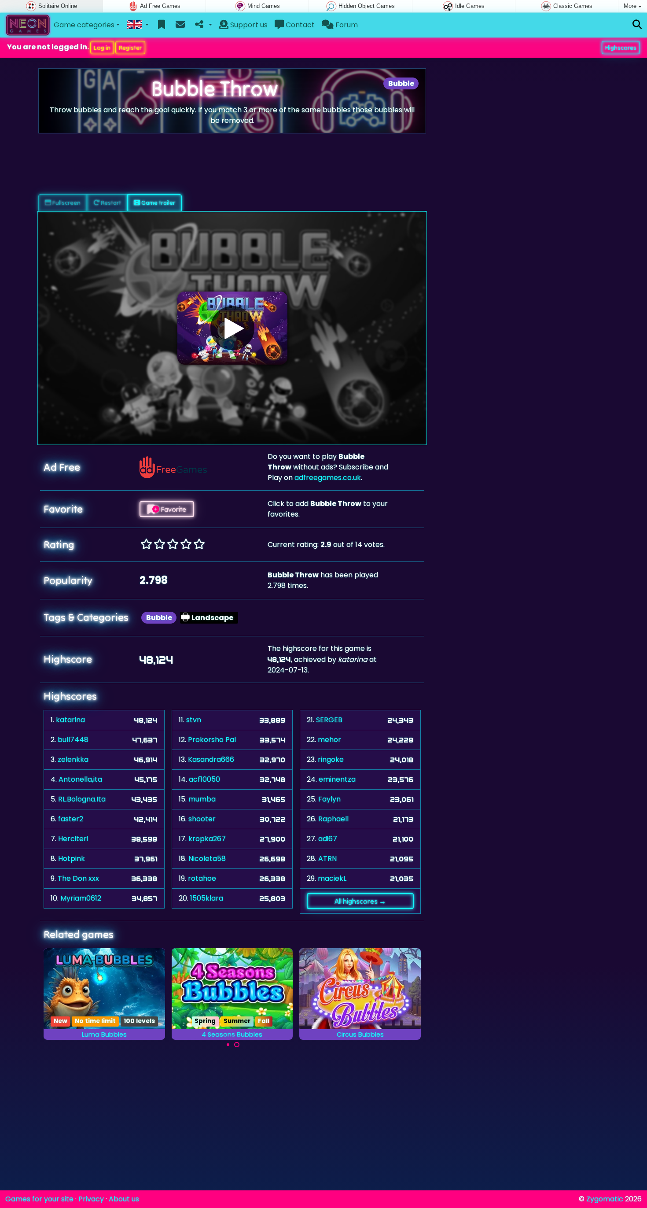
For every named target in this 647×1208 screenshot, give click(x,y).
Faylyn (329, 799)
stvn (193, 720)
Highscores (620, 48)
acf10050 (204, 779)
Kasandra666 (211, 759)
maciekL (332, 878)
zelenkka (73, 759)
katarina (70, 720)
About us (124, 1199)
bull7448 (73, 740)
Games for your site (39, 1199)
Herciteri (73, 839)
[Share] (203, 25)
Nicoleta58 (207, 858)
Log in (102, 48)
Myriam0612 (80, 898)
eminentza (337, 779)
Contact (299, 25)
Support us (248, 25)
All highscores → (360, 901)
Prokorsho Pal (212, 740)
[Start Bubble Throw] (232, 328)
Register (130, 48)
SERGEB (329, 720)
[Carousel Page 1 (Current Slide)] (228, 1044)
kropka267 (207, 839)
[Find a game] (637, 25)
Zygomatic (604, 1199)
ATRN (327, 858)
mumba (202, 799)
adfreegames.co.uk (327, 478)
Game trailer (157, 203)
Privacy (91, 1199)
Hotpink (71, 858)
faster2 (70, 819)
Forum (346, 25)
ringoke (331, 759)
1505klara (206, 898)
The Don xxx (78, 878)
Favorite (172, 509)
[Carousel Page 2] (236, 1044)
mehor (329, 740)
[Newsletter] (180, 25)
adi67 (327, 839)
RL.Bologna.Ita (82, 799)
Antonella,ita (80, 779)
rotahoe (202, 878)
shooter (202, 819)
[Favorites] (161, 25)
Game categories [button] (84, 25)
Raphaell (333, 819)
